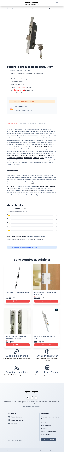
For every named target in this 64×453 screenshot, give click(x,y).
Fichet (30, 157)
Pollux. (42, 157)
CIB (34, 157)
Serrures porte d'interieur (34, 8)
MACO (36, 155)
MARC (9, 155)
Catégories (12, 8)
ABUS (48, 155)
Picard (26, 157)
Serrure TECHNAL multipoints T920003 (44, 337)
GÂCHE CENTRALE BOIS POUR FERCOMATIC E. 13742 (16, 337)
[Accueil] (5, 8)
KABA (37, 157)
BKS (45, 155)
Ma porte (22, 8)
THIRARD (30, 155)
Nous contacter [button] (50, 439)
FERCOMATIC (15, 155)
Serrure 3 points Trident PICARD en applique (45, 293)
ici (40, 195)
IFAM (52, 155)
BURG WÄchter (18, 157)
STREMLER (10, 157)
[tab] (12, 124)
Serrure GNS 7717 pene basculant (17, 292)
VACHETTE (23, 155)
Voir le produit (19, 301)
